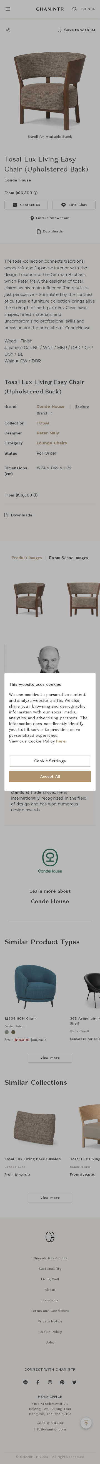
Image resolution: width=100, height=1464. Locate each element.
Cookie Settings (50, 761)
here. (61, 741)
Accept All (50, 777)
